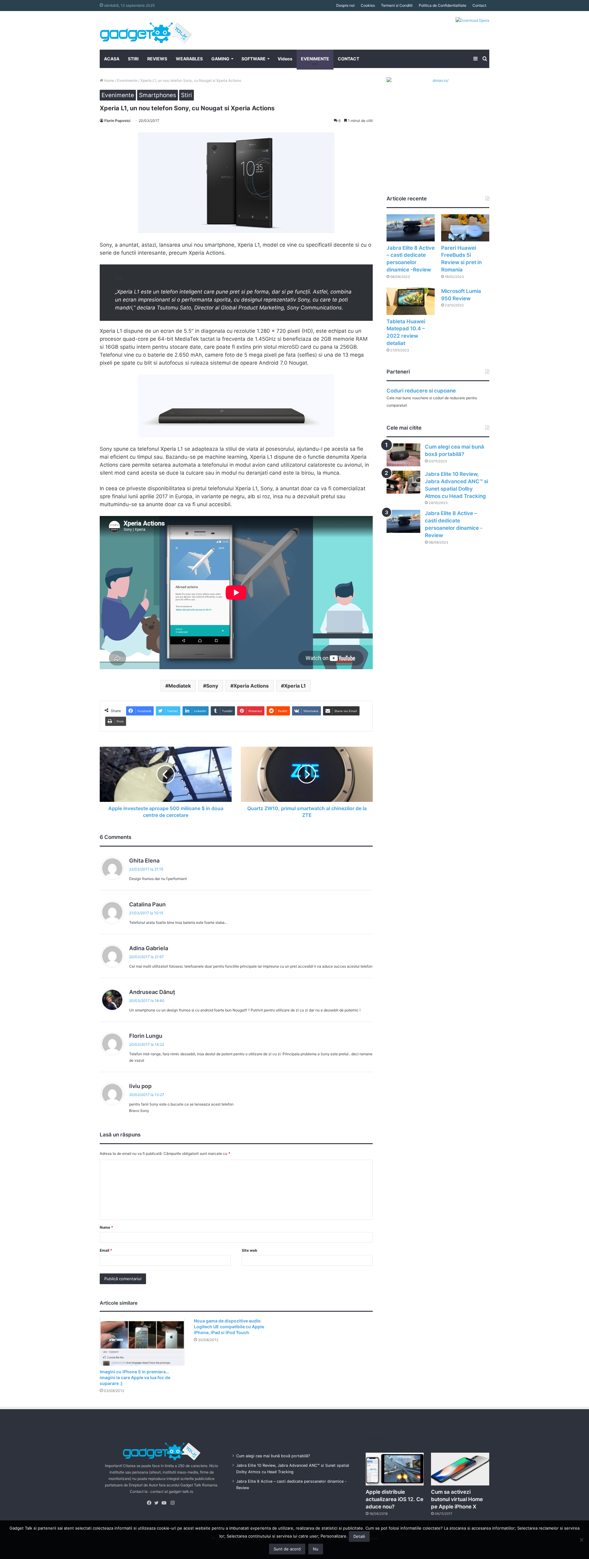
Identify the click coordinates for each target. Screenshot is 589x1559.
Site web (249, 1250)
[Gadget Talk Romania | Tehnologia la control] (146, 30)
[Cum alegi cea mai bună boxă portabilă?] (403, 454)
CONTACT (348, 58)
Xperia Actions (251, 686)
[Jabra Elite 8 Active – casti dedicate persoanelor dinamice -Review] (411, 227)
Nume (106, 1227)
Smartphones (157, 95)
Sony (212, 686)
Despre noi (345, 5)
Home (108, 80)
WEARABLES (189, 58)
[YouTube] (165, 1503)
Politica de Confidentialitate (442, 5)
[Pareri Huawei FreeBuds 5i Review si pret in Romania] (465, 227)
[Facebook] (150, 1503)
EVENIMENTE (315, 58)
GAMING (220, 58)
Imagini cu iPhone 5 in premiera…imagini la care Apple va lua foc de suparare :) (135, 1377)
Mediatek (179, 686)
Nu (315, 1548)
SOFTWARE (253, 58)
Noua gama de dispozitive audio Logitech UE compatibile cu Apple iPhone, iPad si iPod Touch (229, 1326)
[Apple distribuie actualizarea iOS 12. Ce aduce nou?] (395, 1469)
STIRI (133, 58)
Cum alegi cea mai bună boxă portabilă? (273, 1456)
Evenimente (127, 80)
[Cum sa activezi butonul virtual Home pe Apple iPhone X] (460, 1469)
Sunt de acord (287, 1548)
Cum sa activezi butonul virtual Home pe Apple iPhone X (457, 1499)
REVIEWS (157, 58)
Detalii (359, 1536)
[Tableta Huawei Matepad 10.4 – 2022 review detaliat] (411, 301)
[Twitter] (158, 1503)
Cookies (368, 5)
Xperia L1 (295, 686)
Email (106, 1250)
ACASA (111, 58)
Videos (285, 58)
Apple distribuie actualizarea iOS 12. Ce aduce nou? (394, 1499)
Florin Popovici (117, 120)
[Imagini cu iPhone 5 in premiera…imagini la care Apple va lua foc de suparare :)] (142, 1342)
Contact (479, 5)
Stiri (186, 95)
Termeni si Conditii (397, 5)
